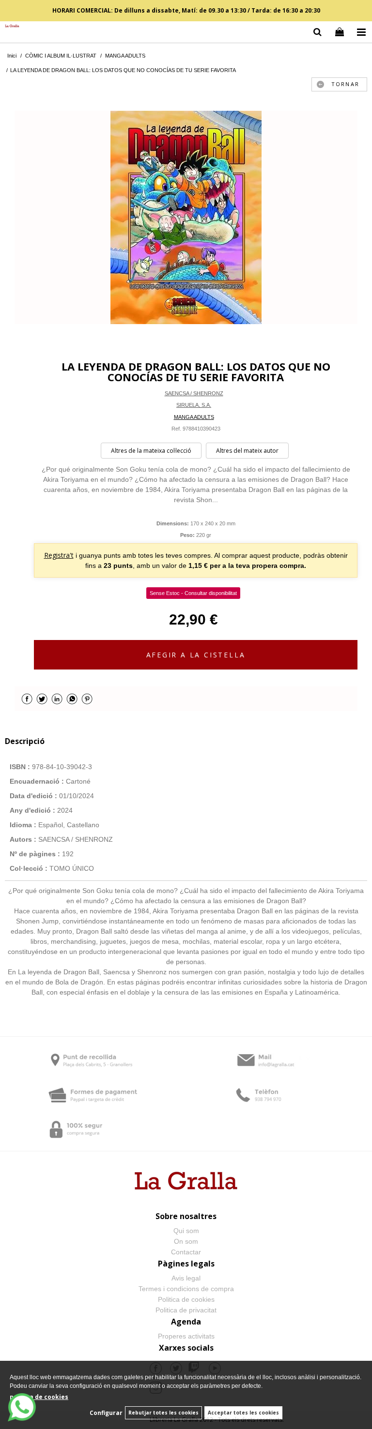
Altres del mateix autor (247, 451)
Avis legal (186, 1278)
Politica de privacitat (186, 1310)
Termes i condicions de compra (186, 1289)
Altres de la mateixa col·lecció (151, 451)
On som (186, 1241)
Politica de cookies (186, 1299)
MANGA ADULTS (194, 417)
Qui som (186, 1231)
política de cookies (39, 1397)
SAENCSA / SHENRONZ (194, 393)
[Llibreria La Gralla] (9, 26)
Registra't (59, 555)
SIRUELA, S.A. (193, 405)
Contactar (186, 1252)
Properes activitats (186, 1336)
